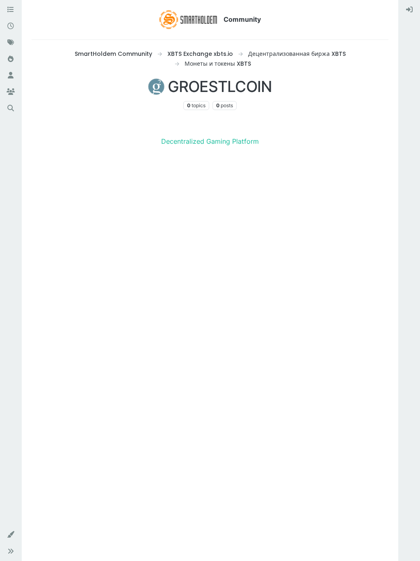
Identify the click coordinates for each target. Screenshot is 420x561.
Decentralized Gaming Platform (210, 141)
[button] (10, 534)
